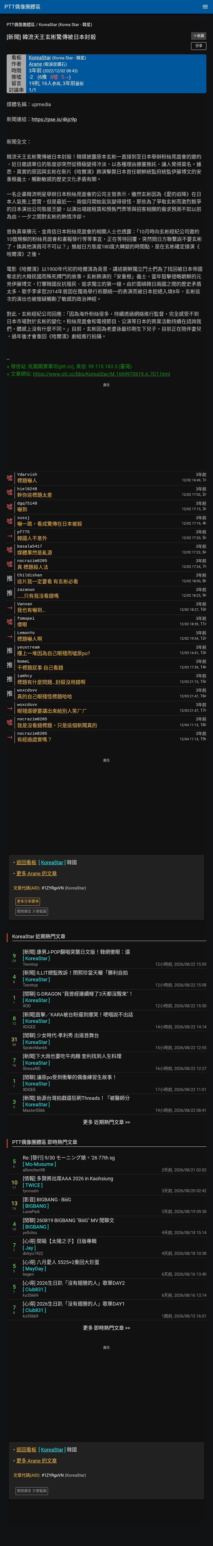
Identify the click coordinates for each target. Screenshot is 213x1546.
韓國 (45, 862)
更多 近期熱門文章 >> (106, 1122)
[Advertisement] (106, 427)
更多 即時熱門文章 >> (106, 1328)
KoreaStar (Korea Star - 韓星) (65, 24)
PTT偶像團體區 (21, 24)
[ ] (36, 958)
